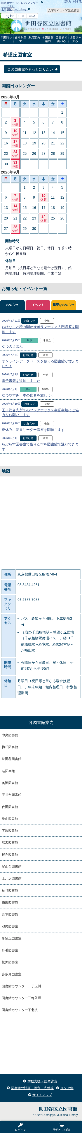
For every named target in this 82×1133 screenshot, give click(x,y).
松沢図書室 (10, 962)
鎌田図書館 (10, 902)
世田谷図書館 (11, 759)
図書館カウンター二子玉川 (21, 986)
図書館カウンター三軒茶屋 (21, 998)
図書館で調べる (61, 39)
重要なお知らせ (63, 304)
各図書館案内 (48, 39)
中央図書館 (10, 735)
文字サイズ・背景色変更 (63, 10)
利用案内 (34, 37)
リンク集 (66, 1088)
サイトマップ (42, 1095)
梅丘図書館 (10, 747)
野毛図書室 (10, 950)
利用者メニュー (6, 39)
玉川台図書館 (11, 795)
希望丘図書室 (11, 938)
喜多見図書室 (11, 974)
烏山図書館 (10, 819)
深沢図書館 (10, 842)
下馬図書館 (10, 830)
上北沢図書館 (11, 878)
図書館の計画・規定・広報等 (32, 1088)
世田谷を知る (75, 39)
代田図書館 (10, 807)
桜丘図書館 (10, 854)
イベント (38, 304)
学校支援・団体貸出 (42, 1081)
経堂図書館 (10, 914)
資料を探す (20, 39)
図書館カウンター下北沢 (20, 1010)
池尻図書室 (10, 926)
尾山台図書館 (11, 866)
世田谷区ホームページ (14, 9)
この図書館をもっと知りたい (30, 69)
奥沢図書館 (10, 783)
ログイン (20, 1129)
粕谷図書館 (10, 890)
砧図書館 (8, 771)
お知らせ (12, 304)
